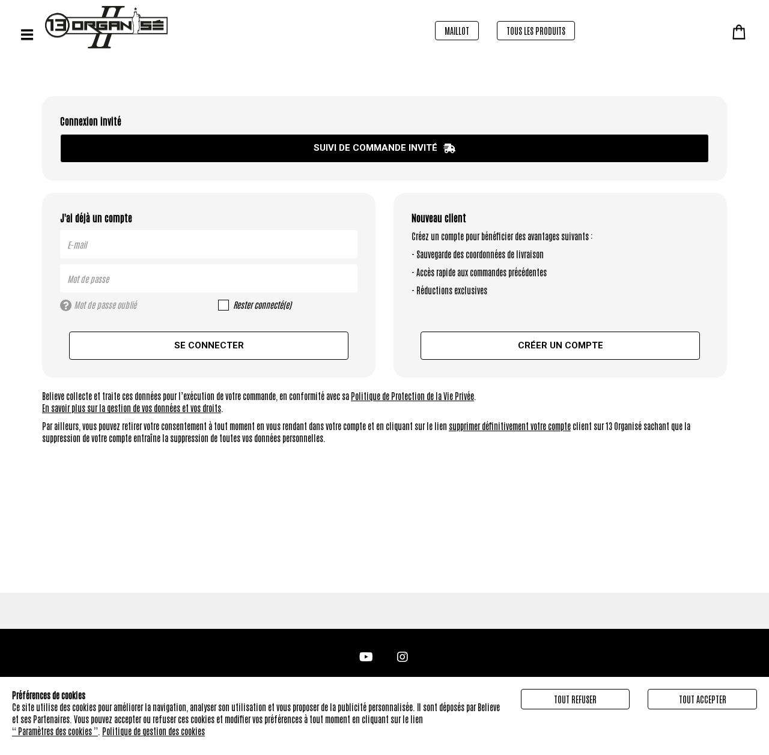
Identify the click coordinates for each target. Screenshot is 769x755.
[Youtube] (366, 655)
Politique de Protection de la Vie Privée (412, 395)
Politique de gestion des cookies (153, 731)
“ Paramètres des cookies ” (55, 731)
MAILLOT (457, 30)
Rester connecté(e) (262, 304)
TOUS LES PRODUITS (535, 30)
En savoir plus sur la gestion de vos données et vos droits (131, 407)
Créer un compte (560, 345)
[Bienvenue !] (165, 27)
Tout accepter (702, 699)
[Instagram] (402, 655)
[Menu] (27, 34)
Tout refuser (575, 699)
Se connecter (209, 345)
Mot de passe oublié (104, 304)
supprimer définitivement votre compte (510, 425)
